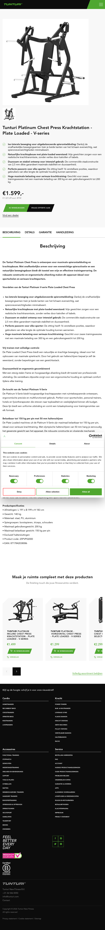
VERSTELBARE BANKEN (63, 733)
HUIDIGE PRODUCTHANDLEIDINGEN (67, 767)
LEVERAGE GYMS (61, 712)
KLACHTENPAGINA (61, 808)
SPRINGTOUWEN (8, 808)
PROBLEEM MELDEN (62, 776)
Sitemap (38, 919)
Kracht (58, 698)
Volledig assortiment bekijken (87, 673)
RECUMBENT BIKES (9, 708)
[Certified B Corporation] (52, 868)
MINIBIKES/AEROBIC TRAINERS (13, 792)
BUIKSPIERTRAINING (10, 800)
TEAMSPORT (7, 821)
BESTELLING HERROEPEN (64, 755)
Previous (7, 671)
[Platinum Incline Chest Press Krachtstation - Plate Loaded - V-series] (22, 609)
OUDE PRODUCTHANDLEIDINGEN (66, 772)
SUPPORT (6, 776)
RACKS (57, 741)
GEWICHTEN (7, 763)
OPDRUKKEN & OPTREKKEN (12, 804)
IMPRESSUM (59, 813)
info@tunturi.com (11, 897)
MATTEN (5, 788)
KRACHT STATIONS (61, 721)
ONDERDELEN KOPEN (62, 780)
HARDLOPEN (7, 817)
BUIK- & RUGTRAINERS (62, 708)
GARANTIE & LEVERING (63, 784)
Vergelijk (14, 657)
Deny (19, 492)
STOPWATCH (7, 759)
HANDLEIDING (65, 232)
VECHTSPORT (7, 813)
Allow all (86, 492)
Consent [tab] (18, 444)
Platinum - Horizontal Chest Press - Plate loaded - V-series (66, 634)
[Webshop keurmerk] (52, 856)
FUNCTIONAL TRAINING (11, 755)
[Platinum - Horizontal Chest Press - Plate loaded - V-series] (65, 609)
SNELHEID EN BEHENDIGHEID (13, 772)
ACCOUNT (58, 763)
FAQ (56, 759)
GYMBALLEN (7, 784)
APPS (57, 788)
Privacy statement (10, 919)
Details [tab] (52, 444)
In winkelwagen (17, 208)
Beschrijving (11, 232)
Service (59, 749)
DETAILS (30, 232)
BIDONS (5, 825)
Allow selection (52, 492)
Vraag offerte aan (40, 208)
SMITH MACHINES (61, 725)
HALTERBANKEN (60, 737)
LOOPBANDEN (8, 725)
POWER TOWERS (61, 704)
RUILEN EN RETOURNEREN (64, 800)
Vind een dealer (11, 215)
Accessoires (9, 749)
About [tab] (87, 444)
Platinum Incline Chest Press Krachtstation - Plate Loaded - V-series (21, 635)
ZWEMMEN (6, 829)
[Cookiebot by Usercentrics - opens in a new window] (91, 436)
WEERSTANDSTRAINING (11, 767)
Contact (6, 900)
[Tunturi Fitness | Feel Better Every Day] (13, 3)
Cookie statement (26, 919)
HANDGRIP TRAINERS (10, 796)
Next (17, 671)
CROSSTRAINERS (8, 712)
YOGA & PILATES (8, 780)
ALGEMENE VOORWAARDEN (65, 792)
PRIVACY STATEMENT (62, 817)
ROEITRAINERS (8, 721)
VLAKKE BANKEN (61, 717)
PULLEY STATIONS (61, 729)
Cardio (6, 698)
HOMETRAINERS (8, 704)
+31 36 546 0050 (10, 893)
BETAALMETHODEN (62, 804)
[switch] (39, 481)
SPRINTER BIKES (8, 717)
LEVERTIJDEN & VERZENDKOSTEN (67, 796)
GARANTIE (45, 232)
